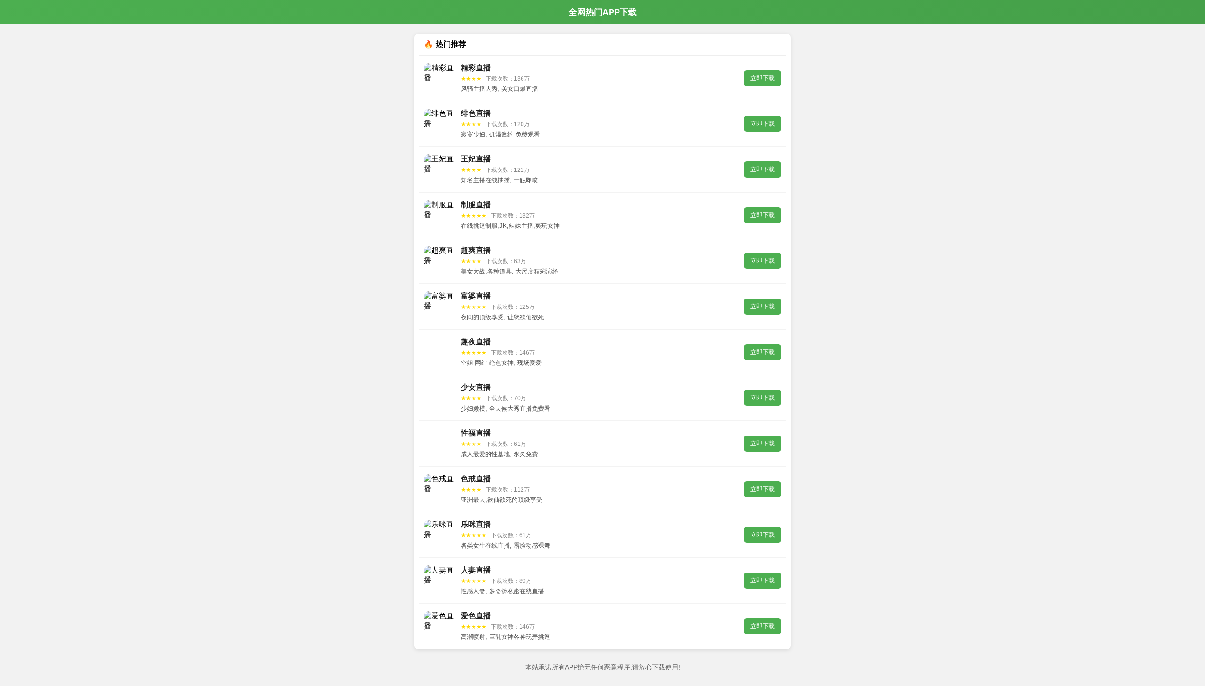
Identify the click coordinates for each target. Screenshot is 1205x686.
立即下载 (762, 77)
